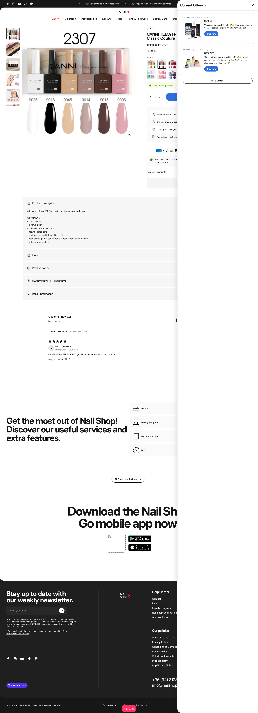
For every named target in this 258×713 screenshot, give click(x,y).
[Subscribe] (61, 610)
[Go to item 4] (13, 80)
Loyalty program (161, 608)
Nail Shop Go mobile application (170, 612)
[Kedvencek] (129, 134)
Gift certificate (160, 617)
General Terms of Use (164, 637)
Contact (156, 598)
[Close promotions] (252, 5)
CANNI (150, 28)
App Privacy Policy (162, 665)
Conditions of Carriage (164, 646)
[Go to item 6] (13, 110)
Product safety (160, 660)
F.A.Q (155, 603)
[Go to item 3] (13, 64)
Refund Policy (159, 651)
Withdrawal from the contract (168, 656)
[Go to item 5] (13, 95)
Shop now (211, 34)
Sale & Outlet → (218, 81)
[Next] (127, 90)
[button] (153, 45)
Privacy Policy (160, 642)
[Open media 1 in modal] (78, 83)
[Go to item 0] (13, 33)
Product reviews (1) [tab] (58, 331)
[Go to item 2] (13, 49)
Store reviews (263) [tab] (78, 331)
